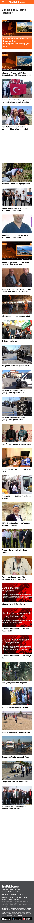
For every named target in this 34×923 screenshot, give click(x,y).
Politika (3, 899)
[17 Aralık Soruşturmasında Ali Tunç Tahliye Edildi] (17, 618)
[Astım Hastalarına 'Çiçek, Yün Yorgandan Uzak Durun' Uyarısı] (17, 566)
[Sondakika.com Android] (17, 919)
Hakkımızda (4, 891)
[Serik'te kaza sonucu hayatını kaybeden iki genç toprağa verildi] (17, 116)
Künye (18, 891)
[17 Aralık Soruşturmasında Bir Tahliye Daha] (17, 645)
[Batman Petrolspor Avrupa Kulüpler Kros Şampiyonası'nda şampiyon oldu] (17, 29)
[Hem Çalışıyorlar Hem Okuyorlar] (17, 672)
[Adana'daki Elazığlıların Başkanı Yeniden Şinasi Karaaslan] (17, 796)
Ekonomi (4, 897)
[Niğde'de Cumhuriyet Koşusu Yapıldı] (17, 721)
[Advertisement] (17, 145)
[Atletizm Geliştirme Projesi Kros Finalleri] (17, 539)
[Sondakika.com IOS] (6, 919)
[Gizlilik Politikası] (16, 912)
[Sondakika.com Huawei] (28, 919)
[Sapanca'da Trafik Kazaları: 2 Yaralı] (17, 746)
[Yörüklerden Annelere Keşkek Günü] (17, 305)
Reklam (10, 891)
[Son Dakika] (17, 2)
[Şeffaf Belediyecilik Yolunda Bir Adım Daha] (17, 458)
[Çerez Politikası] (12, 913)
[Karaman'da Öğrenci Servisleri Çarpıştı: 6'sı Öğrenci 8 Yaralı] (17, 406)
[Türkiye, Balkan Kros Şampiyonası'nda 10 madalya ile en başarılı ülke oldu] (17, 89)
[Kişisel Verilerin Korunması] (24, 913)
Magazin (18, 897)
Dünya (21, 894)
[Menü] (3, 2)
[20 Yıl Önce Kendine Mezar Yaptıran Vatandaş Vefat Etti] (17, 512)
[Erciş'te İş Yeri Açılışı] (17, 330)
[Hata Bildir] (20, 915)
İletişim (14, 891)
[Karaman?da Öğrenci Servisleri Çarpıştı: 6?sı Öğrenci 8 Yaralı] (17, 379)
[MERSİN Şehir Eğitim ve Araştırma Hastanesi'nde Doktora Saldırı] (17, 224)
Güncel (13, 894)
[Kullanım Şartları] (5, 912)
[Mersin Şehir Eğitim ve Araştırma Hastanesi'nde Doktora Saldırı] (17, 197)
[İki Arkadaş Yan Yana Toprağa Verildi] (17, 173)
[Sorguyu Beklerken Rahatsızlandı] (17, 696)
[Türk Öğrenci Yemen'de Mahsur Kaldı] (17, 433)
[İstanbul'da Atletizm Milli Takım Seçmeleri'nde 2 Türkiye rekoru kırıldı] (17, 62)
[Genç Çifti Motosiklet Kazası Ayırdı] (17, 771)
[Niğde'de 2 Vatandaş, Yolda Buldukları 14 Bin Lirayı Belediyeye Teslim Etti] (17, 278)
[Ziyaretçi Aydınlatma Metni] (8, 915)
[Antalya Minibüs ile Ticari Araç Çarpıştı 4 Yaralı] (17, 485)
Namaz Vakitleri (14, 899)
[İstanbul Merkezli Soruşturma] (17, 593)
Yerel (25, 897)
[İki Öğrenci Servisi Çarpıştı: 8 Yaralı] (17, 355)
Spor (11, 897)
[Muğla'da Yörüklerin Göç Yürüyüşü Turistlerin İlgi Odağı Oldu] (17, 251)
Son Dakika (4, 894)
